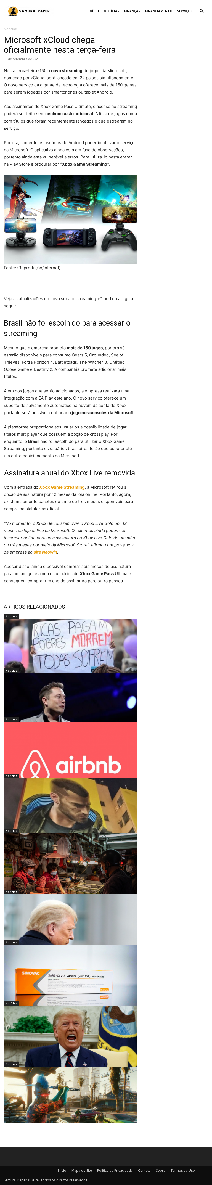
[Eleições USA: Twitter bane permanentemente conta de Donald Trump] (70, 1043)
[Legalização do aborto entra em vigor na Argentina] (70, 656)
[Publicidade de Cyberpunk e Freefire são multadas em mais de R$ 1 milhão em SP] (70, 815)
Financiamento (158, 11)
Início (94, 11)
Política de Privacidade (115, 1170)
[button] (201, 11)
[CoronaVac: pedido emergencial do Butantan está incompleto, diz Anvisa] (70, 982)
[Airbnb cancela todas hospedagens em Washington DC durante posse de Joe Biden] (70, 759)
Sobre (160, 1170)
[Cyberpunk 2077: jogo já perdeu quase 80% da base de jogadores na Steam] (70, 1104)
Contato (144, 1170)
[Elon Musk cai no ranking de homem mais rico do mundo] (70, 710)
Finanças (132, 11)
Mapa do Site (81, 1170)
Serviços (184, 11)
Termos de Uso (183, 1170)
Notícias (111, 11)
